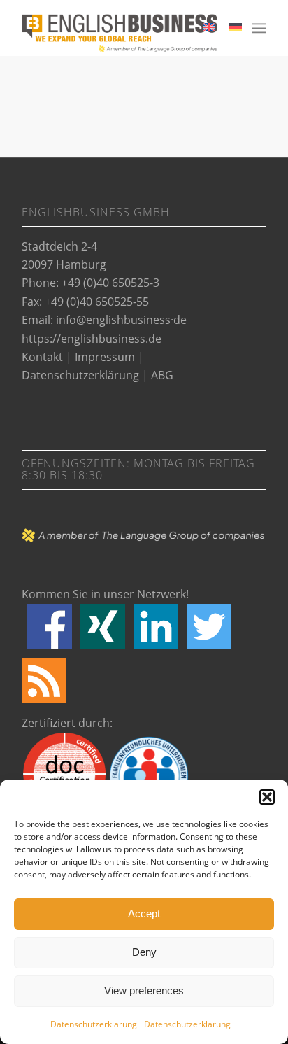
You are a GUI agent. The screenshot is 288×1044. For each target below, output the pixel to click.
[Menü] (259, 28)
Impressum (105, 357)
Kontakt (42, 357)
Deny (144, 952)
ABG (162, 375)
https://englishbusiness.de (91, 338)
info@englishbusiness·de (121, 319)
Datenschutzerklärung (93, 1024)
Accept (144, 913)
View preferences (144, 990)
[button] (267, 797)
